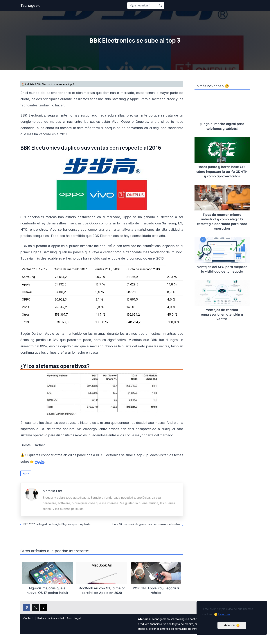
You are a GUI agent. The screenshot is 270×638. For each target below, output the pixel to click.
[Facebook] (26, 607)
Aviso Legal (74, 618)
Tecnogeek (30, 5)
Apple (25, 473)
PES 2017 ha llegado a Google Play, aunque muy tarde (57, 524)
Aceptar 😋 (232, 625)
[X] (35, 607)
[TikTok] (43, 607)
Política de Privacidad (50, 618)
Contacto (28, 618)
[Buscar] (160, 5)
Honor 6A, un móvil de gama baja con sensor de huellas (145, 524)
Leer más (224, 614)
